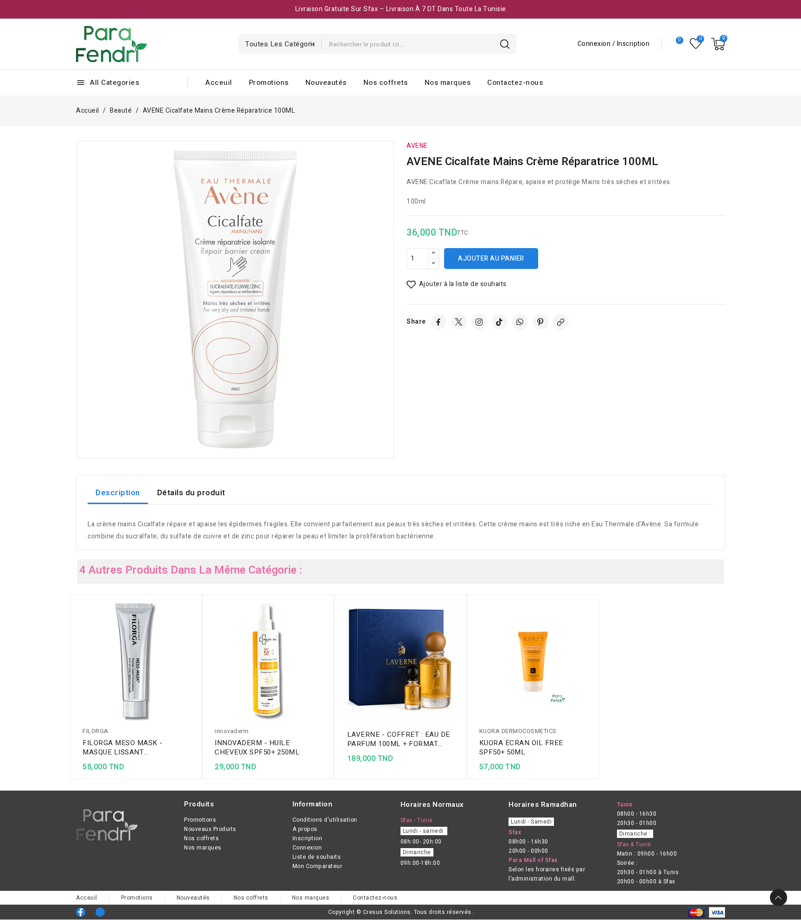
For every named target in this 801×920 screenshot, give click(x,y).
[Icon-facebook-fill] (80, 912)
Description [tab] (117, 492)
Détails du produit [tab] (191, 492)
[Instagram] (479, 322)
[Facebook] (438, 322)
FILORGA (95, 731)
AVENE (417, 146)
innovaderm (231, 731)
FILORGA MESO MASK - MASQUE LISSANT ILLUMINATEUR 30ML (123, 747)
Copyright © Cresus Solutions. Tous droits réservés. (400, 912)
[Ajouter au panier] (192, 663)
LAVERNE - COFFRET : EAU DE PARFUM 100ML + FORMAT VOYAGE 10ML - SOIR (398, 739)
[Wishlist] (696, 44)
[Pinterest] (540, 322)
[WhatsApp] (520, 322)
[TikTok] (500, 322)
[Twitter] (459, 322)
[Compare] (675, 44)
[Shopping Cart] (718, 44)
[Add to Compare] (192, 627)
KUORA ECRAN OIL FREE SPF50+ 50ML (521, 747)
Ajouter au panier (491, 258)
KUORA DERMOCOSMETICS (518, 731)
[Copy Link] (561, 322)
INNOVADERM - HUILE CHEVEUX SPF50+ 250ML (257, 747)
